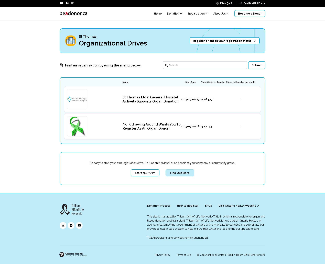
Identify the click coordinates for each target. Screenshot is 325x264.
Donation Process (158, 205)
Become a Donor (250, 13)
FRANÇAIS (226, 3)
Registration (196, 13)
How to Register (187, 205)
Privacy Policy (162, 255)
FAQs (208, 205)
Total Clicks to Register (213, 82)
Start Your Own (145, 173)
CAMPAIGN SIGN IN (254, 3)
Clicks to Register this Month (240, 82)
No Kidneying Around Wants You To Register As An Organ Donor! (152, 126)
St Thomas (87, 37)
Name (125, 82)
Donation (173, 13)
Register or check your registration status (222, 40)
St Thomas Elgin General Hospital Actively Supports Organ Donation (151, 99)
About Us (219, 13)
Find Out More (180, 173)
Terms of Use (183, 255)
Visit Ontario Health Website (237, 205)
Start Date (190, 82)
